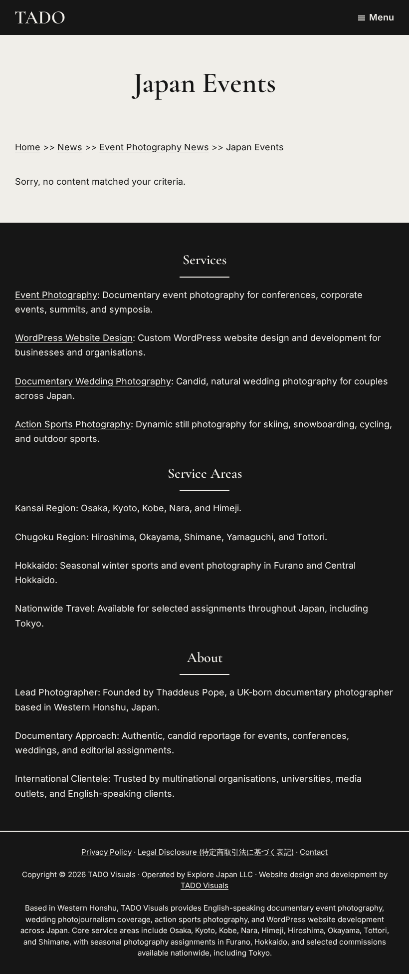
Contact (314, 852)
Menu (381, 17)
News (69, 147)
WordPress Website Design (74, 337)
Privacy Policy (106, 852)
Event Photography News (154, 147)
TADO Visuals (204, 885)
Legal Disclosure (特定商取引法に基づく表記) (216, 852)
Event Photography (56, 295)
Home (27, 147)
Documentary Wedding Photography (93, 381)
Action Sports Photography (73, 424)
